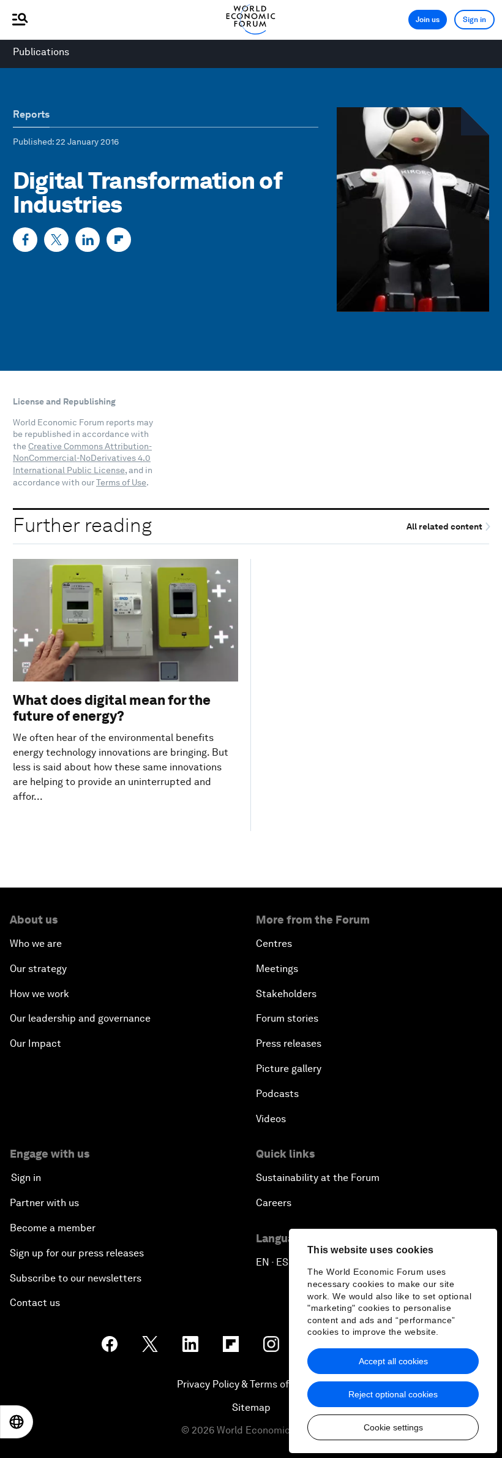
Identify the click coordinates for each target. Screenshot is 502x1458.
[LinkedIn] (87, 239)
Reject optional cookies (393, 1394)
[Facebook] (25, 239)
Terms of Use (121, 482)
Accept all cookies (393, 1361)
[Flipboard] (119, 239)
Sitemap (251, 1407)
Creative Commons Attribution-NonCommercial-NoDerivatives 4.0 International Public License (82, 458)
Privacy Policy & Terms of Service (251, 1384)
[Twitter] (56, 239)
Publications (41, 52)
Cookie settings (393, 1427)
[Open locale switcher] (16, 1422)
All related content (445, 527)
